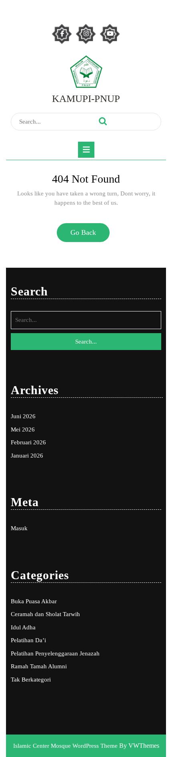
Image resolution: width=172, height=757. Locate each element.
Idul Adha (23, 627)
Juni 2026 (23, 416)
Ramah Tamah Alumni (39, 666)
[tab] (86, 150)
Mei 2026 (23, 429)
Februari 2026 (28, 442)
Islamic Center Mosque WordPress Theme (66, 746)
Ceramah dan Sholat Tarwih (45, 614)
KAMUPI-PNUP (86, 98)
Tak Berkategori (31, 679)
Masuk (19, 528)
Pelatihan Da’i (28, 640)
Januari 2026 (27, 455)
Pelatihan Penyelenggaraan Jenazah (55, 653)
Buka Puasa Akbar (34, 601)
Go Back (86, 235)
